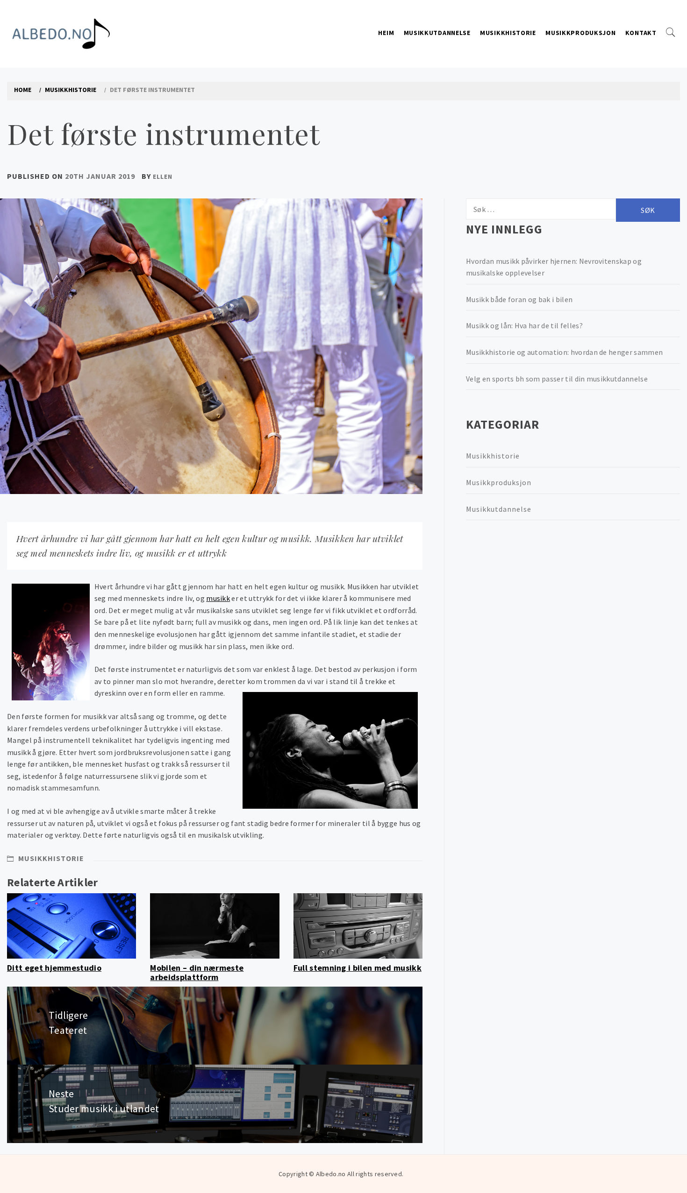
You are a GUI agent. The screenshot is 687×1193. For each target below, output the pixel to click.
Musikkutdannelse (437, 32)
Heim (386, 32)
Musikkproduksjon (580, 32)
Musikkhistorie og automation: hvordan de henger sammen (564, 352)
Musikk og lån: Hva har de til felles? (524, 325)
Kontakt (641, 32)
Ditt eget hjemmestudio (54, 967)
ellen (162, 176)
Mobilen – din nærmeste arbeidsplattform (196, 972)
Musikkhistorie (508, 32)
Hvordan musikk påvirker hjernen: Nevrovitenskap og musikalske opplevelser (554, 267)
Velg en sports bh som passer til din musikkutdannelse (557, 378)
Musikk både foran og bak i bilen (519, 299)
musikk (218, 598)
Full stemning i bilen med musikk (357, 967)
